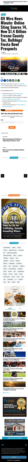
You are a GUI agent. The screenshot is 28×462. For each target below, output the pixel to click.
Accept (14, 457)
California (5, 327)
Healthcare (5, 178)
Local (4, 220)
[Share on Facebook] (2, 80)
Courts (4, 367)
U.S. (4, 357)
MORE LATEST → (6, 392)
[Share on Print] (10, 80)
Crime (4, 337)
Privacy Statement (16, 460)
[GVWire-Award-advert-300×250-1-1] (15, 416)
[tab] (10, 308)
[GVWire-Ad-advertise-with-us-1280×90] (14, 74)
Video (3, 14)
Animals (4, 377)
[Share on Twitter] (4, 80)
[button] (26, 445)
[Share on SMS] (16, 80)
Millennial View (6, 387)
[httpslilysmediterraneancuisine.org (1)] (14, 306)
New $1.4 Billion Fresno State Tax (11, 99)
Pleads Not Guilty (22, 101)
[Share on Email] (13, 80)
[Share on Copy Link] (18, 80)
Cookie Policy (10, 460)
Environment (5, 4)
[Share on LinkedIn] (7, 80)
